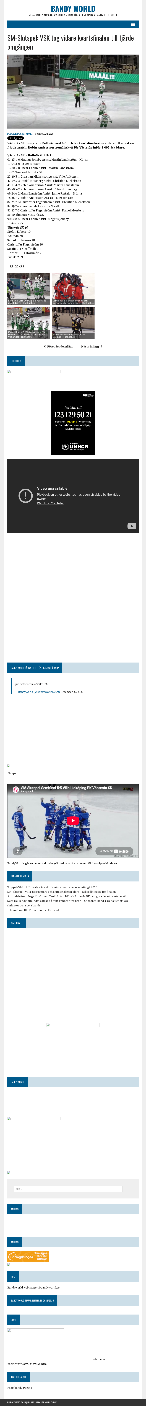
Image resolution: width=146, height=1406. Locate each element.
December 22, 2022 (72, 692)
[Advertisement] (73, 567)
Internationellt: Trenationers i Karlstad (33, 910)
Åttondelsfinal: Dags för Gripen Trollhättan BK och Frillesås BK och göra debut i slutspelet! (66, 896)
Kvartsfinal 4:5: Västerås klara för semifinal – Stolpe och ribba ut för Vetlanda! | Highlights (26, 335)
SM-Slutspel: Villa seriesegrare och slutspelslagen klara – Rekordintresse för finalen (61, 892)
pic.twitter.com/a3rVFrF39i (31, 684)
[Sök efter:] (68, 1189)
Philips (11, 773)
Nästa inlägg (90, 346)
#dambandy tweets (19, 1388)
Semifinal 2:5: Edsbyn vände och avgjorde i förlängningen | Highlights (73, 302)
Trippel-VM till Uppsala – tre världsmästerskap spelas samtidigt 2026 (52, 887)
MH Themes (52, 1402)
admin (29, 133)
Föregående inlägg (60, 346)
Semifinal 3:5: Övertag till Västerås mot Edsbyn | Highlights (27, 302)
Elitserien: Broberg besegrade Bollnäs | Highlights (69, 335)
